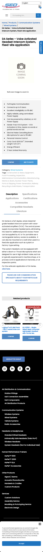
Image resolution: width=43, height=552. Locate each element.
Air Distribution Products (15, 403)
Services (5, 493)
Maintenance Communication (14, 178)
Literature (22, 211)
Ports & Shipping (8, 183)
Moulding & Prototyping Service (18, 504)
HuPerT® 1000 (10, 456)
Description (12, 194)
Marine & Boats (8, 181)
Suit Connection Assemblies (16, 396)
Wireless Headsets (12, 441)
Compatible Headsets (21, 207)
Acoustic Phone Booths (14, 480)
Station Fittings (11, 393)
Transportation (28, 186)
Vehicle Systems (11, 421)
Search (38, 15)
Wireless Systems (12, 414)
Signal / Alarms (11, 477)
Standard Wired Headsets (16, 435)
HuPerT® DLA (10, 462)
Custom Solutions (12, 497)
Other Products (8, 473)
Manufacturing (33, 178)
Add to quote (28, 162)
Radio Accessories (12, 424)
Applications (12, 198)
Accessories (21, 203)
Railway (35, 183)
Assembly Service (12, 501)
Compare (11, 162)
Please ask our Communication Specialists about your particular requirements (21, 278)
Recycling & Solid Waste (12, 186)
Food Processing (8, 175)
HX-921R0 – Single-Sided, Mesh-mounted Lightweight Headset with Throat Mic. (31, 330)
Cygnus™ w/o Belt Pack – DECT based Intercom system (11, 329)
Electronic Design (12, 507)
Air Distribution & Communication (16, 389)
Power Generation (23, 183)
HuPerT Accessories (13, 466)
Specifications (29, 194)
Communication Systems (13, 410)
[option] (11, 324)
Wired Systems (17, 170)
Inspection (20, 175)
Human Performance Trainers (14, 452)
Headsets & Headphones (12, 431)
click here (6, 269)
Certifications (30, 198)
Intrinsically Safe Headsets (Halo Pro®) (21, 438)
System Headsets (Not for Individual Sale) (22, 445)
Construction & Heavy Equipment (20, 173)
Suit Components (12, 400)
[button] (40, 524)
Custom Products (12, 487)
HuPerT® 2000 (10, 459)
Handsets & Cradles (13, 483)
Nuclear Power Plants (24, 181)
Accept (21, 543)
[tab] (12, 195)
